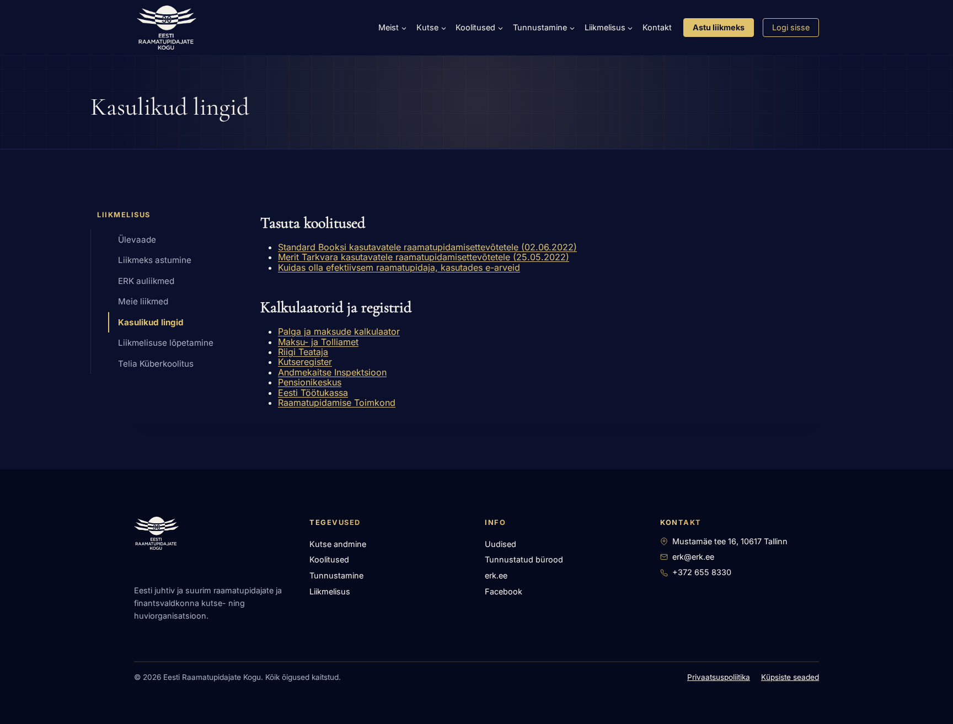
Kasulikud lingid (151, 322)
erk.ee (496, 575)
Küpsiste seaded (790, 677)
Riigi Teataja (303, 351)
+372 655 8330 (701, 572)
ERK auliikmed (146, 281)
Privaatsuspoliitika (718, 677)
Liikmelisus (329, 591)
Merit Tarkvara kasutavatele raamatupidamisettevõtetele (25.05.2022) (423, 256)
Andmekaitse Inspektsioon (332, 372)
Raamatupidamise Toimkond (336, 402)
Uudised (500, 544)
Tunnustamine (336, 575)
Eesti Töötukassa (313, 392)
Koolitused (329, 559)
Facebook (503, 591)
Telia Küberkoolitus (156, 363)
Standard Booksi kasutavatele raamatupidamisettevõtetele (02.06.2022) (427, 247)
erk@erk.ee (693, 556)
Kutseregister (305, 361)
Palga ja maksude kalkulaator (339, 331)
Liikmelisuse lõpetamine (165, 342)
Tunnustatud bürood (524, 559)
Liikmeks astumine (154, 260)
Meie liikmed (143, 301)
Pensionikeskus (309, 382)
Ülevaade (137, 239)
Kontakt (657, 27)
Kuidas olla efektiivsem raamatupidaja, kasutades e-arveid (399, 267)
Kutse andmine (337, 544)
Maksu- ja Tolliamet (318, 341)
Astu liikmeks (719, 27)
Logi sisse (791, 27)
